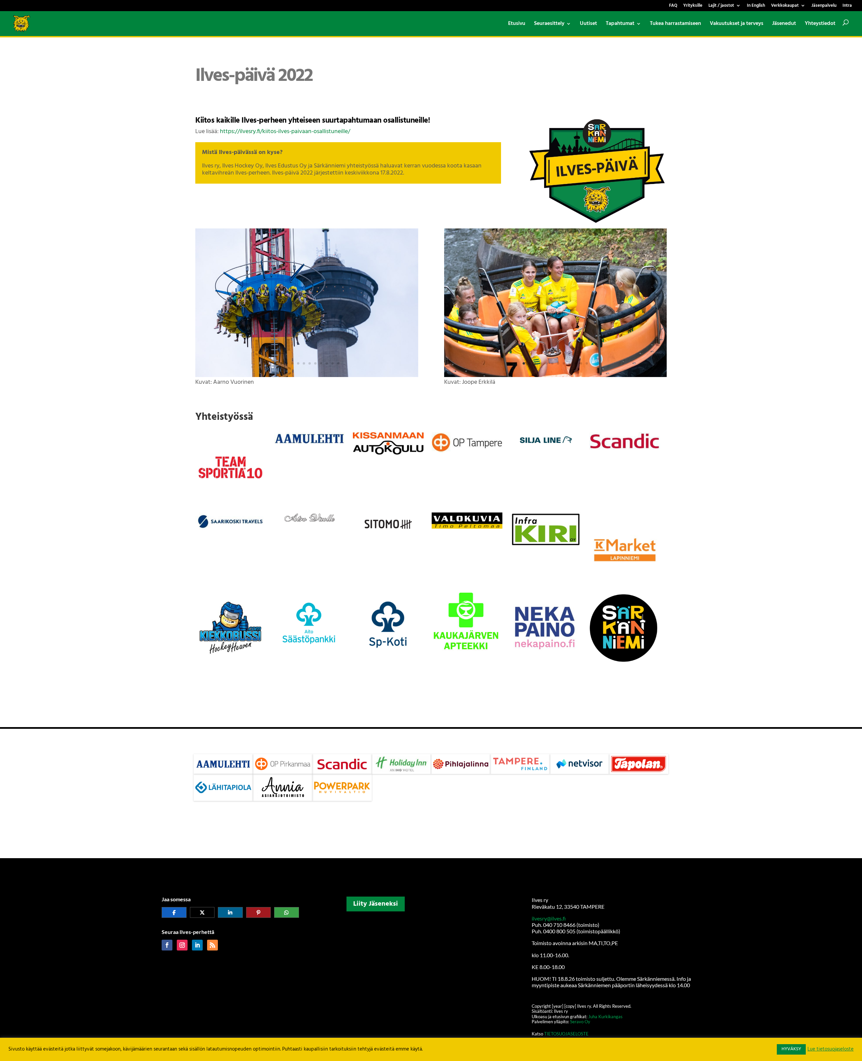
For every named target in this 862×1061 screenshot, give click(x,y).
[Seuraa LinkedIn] (197, 945)
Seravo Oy (580, 1021)
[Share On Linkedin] (230, 912)
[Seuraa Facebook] (167, 945)
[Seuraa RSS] (212, 945)
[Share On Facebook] (174, 912)
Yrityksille (692, 6)
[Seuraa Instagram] (182, 945)
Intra (847, 6)
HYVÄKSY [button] (791, 1049)
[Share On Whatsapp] (286, 912)
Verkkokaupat (785, 6)
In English (756, 6)
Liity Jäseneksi (375, 904)
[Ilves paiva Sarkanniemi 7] (306, 375)
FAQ (673, 6)
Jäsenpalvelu (823, 6)
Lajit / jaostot (721, 6)
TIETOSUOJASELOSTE (566, 1033)
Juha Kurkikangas (605, 1016)
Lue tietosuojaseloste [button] (830, 1050)
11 (332, 363)
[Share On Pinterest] (258, 912)
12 (338, 363)
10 (327, 363)
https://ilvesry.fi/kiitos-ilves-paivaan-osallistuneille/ (285, 131)
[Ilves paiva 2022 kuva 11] (555, 375)
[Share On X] (202, 912)
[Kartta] (430, 947)
